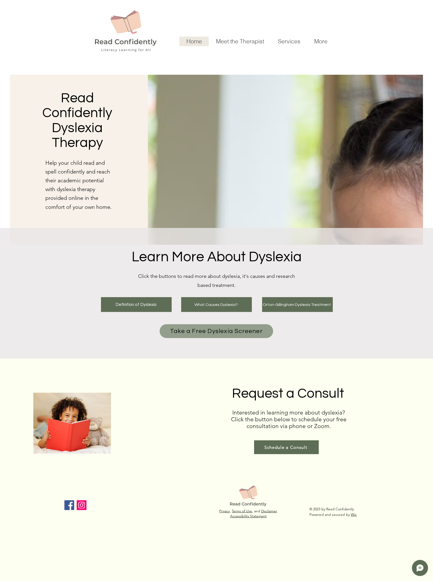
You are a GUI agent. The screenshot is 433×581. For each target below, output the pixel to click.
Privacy (224, 511)
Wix (354, 514)
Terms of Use (242, 511)
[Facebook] (69, 505)
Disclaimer (269, 511)
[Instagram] (81, 505)
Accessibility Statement (248, 516)
